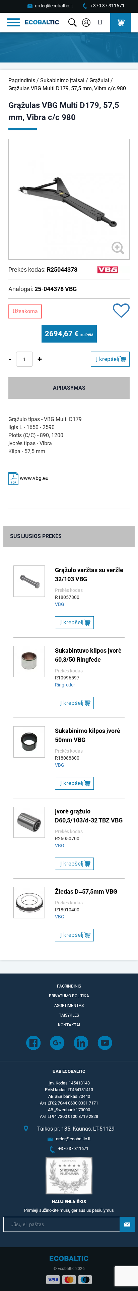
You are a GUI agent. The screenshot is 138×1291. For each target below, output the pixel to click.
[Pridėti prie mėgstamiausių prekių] (121, 311)
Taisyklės (69, 1015)
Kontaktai (69, 1025)
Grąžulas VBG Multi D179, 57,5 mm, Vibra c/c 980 (67, 88)
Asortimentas (69, 1005)
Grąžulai (99, 80)
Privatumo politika (69, 996)
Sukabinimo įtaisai (62, 80)
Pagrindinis (21, 80)
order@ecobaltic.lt (54, 5)
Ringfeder (65, 684)
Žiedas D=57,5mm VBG (86, 891)
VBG (59, 604)
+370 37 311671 (107, 5)
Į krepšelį (107, 359)
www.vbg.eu (33, 478)
